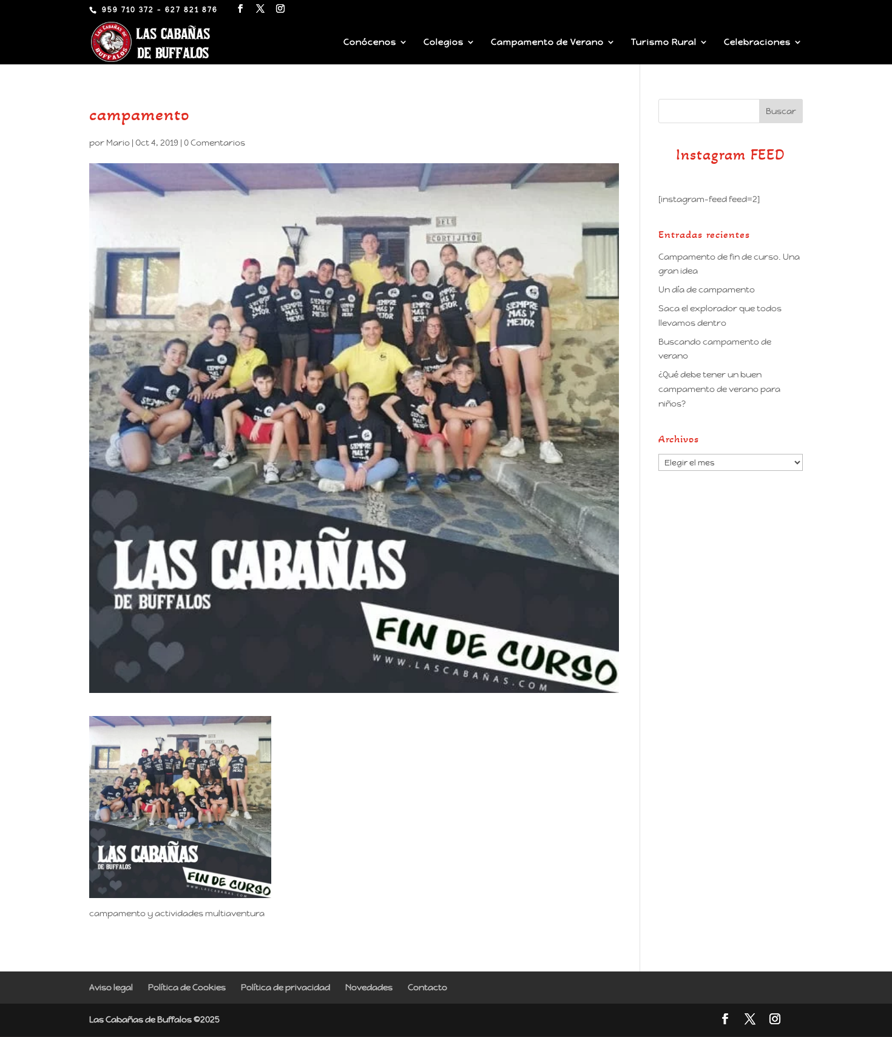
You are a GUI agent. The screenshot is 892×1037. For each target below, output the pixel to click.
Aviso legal (111, 987)
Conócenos (369, 42)
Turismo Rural (664, 42)
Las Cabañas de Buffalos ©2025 (154, 1019)
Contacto (427, 987)
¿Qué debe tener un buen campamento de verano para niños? (719, 389)
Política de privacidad (285, 987)
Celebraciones (757, 42)
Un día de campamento (706, 289)
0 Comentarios (214, 142)
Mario (118, 142)
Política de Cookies (187, 987)
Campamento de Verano (547, 42)
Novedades (369, 987)
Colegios (444, 42)
